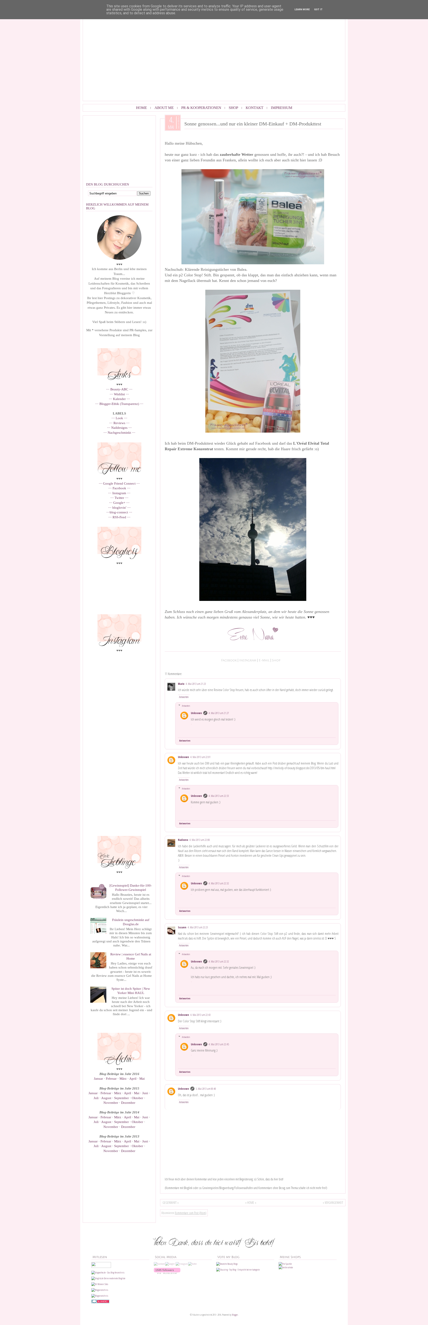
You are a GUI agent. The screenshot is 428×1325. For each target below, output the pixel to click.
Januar (99, 1078)
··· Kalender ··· (119, 399)
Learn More (302, 9)
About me (164, 108)
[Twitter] (192, 1263)
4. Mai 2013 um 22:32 (219, 883)
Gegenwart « (171, 1202)
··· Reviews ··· (119, 423)
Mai (142, 1078)
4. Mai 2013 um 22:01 (200, 757)
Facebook (229, 660)
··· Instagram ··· (119, 493)
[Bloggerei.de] (100, 1302)
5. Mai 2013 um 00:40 (206, 1089)
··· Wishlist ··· (119, 394)
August (106, 1098)
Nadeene (183, 840)
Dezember (128, 1102)
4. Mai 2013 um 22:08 (199, 840)
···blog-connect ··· (119, 512)
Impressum (281, 108)
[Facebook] (159, 1263)
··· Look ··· (119, 418)
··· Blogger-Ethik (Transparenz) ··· (119, 404)
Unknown (196, 713)
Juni (145, 1093)
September (122, 1098)
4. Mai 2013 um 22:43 (200, 1015)
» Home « (250, 1202)
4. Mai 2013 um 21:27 (219, 713)
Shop (233, 108)
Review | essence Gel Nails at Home (130, 956)
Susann (182, 927)
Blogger (235, 1314)
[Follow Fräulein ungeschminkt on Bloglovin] (167, 1273)
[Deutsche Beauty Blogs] (227, 1263)
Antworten (184, 697)
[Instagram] (182, 1263)
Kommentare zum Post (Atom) (190, 1213)
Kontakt (254, 108)
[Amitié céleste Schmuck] (286, 1267)
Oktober (138, 1098)
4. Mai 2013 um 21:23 (196, 684)
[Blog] (99, 1295)
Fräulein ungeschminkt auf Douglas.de (130, 922)
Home (141, 108)
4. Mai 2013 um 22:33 (219, 796)
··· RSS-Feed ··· (119, 517)
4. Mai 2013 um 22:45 (219, 1044)
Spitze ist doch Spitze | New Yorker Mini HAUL (130, 990)
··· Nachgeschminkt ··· (119, 432)
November (111, 1102)
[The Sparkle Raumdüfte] (285, 1263)
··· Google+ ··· (119, 502)
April (133, 1078)
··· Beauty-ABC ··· (119, 389)
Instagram (247, 660)
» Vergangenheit (333, 1202)
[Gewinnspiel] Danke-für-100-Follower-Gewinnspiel (130, 887)
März (123, 1078)
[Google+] (170, 1263)
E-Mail (264, 660)
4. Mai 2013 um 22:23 (198, 927)
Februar (111, 1078)
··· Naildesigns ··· (119, 427)
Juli (96, 1098)
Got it (318, 9)
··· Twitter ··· (119, 498)
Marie (181, 684)
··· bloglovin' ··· (119, 507)
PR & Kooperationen (201, 108)
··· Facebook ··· (119, 488)
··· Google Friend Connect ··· (119, 483)
